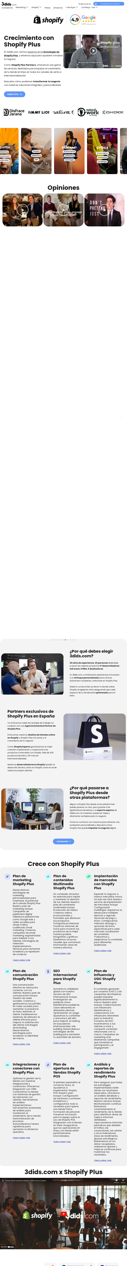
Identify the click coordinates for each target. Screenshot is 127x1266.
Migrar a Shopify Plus (80, 804)
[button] (9, 112)
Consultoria (7, 8)
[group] (59, 210)
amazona (58, 8)
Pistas (47, 8)
